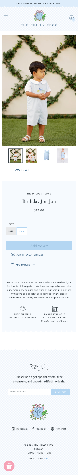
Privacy (39, 449)
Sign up (60, 391)
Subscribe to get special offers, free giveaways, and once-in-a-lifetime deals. (39, 379)
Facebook (41, 429)
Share (25, 170)
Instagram (22, 429)
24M (22, 231)
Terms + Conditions (39, 453)
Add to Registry (25, 265)
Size (11, 224)
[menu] (5, 17)
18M (10, 231)
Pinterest (61, 429)
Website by (39, 458)
